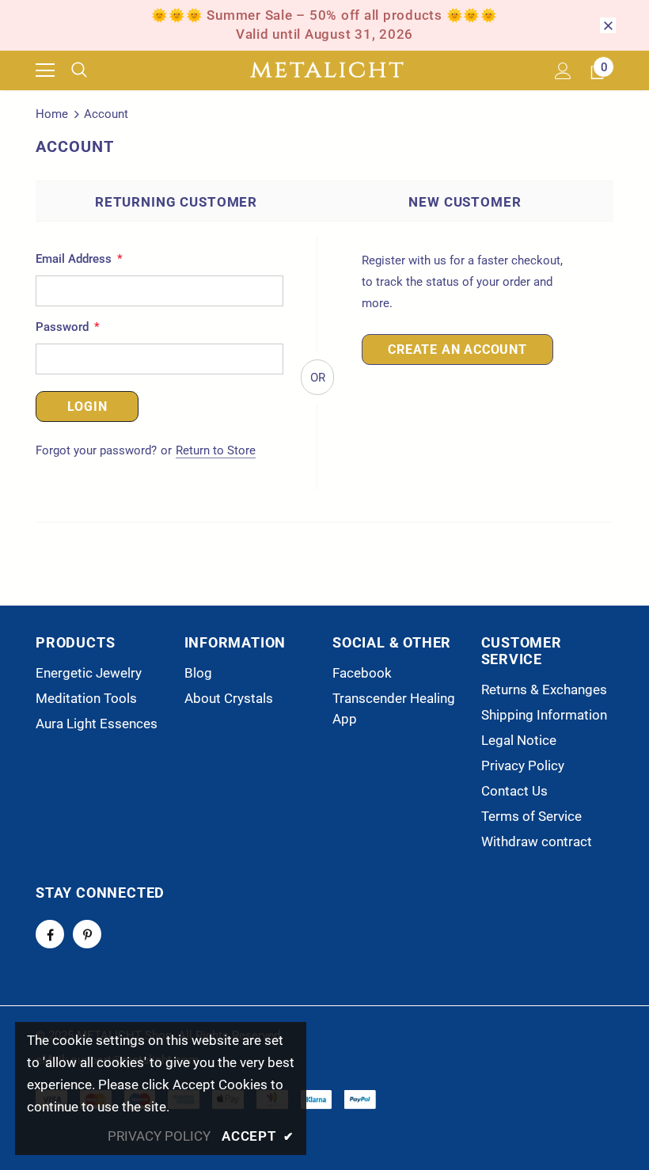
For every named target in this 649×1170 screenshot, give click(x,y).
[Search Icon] (91, 70)
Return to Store (216, 450)
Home (52, 114)
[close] (608, 25)
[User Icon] (563, 71)
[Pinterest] (87, 934)
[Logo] (327, 70)
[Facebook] (50, 934)
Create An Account (457, 349)
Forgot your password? (98, 450)
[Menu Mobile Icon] (45, 70)
